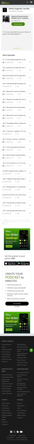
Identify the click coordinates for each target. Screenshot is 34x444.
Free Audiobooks (6, 391)
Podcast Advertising (7, 374)
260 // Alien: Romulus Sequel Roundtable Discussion (15, 155)
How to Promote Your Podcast (22, 380)
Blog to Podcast (21, 360)
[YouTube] (21, 432)
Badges (4, 419)
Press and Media (21, 410)
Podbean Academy (7, 413)
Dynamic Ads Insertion (8, 377)
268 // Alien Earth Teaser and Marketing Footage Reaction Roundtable (15, 91)
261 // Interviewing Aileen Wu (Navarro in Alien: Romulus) (15, 147)
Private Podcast (6, 352)
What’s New (5, 405)
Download (18, 24)
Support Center (6, 403)
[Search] (27, 2)
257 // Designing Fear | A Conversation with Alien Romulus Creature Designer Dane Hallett (15, 187)
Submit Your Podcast (7, 384)
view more (16, 48)
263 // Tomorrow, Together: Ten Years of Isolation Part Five (15, 131)
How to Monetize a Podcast (22, 375)
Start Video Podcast (22, 347)
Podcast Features (6, 344)
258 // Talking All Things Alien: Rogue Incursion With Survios (15, 179)
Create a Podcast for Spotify (22, 350)
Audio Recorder (6, 356)
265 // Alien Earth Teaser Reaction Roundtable (15, 115)
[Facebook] (11, 432)
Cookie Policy (21, 435)
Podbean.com (23, 439)
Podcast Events (6, 410)
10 (3, 223)
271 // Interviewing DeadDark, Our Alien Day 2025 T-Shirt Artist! (15, 59)
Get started (17, 304)
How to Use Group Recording (22, 388)
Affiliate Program (21, 415)
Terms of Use (10, 437)
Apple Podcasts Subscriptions (6, 380)
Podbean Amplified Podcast (7, 416)
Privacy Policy (12, 435)
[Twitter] (15, 432)
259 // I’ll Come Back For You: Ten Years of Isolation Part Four (15, 163)
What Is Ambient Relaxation (21, 394)
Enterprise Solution (7, 349)
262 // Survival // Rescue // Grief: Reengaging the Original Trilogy (15, 139)
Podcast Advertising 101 (23, 391)
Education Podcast (22, 365)
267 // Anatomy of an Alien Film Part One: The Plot (15, 99)
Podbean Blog (20, 405)
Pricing (3, 347)
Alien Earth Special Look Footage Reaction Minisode (15, 75)
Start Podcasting (21, 344)
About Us (19, 403)
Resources (4, 422)
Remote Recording (6, 359)
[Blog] (18, 432)
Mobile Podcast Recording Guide (21, 384)
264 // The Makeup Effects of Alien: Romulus (15, 123)
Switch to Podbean (7, 386)
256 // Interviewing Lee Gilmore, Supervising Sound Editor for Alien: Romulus (15, 203)
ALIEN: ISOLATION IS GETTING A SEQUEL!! (15, 195)
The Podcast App (6, 354)
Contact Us (20, 418)
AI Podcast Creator (22, 357)
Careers (19, 408)
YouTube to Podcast (22, 362)
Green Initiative (21, 413)
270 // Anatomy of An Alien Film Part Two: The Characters (15, 67)
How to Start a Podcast (23, 372)
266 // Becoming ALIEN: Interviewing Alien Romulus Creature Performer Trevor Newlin (15, 107)
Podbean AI (5, 361)
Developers (5, 424)
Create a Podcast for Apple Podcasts (22, 354)
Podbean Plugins (6, 388)
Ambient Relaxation (7, 393)
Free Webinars (6, 408)
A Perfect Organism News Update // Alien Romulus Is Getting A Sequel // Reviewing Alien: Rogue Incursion (15, 171)
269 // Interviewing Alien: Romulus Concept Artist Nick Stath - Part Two (15, 83)
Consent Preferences (21, 437)
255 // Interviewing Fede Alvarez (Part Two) (15, 210)
